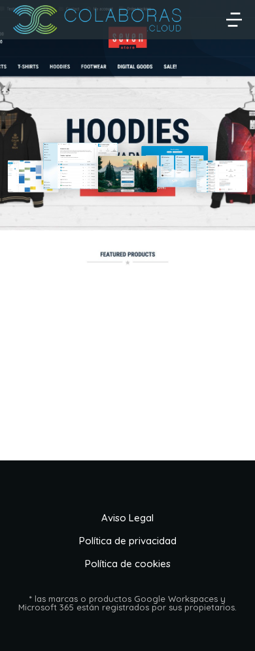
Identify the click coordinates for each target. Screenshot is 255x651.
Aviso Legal (127, 518)
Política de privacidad (128, 541)
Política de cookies (128, 563)
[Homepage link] (97, 19)
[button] (234, 19)
